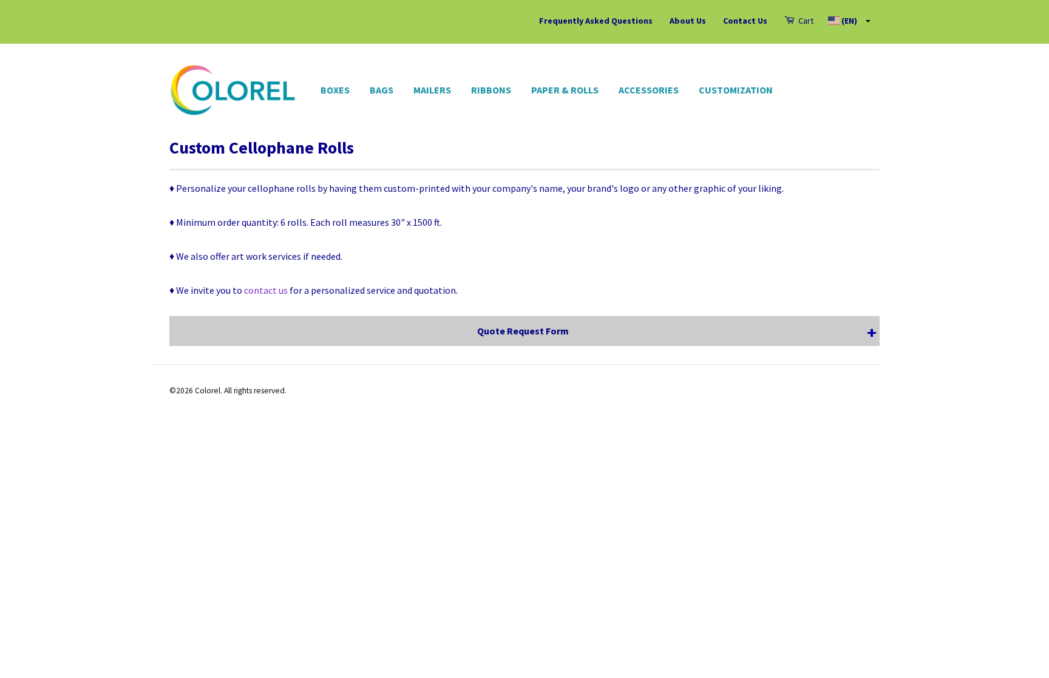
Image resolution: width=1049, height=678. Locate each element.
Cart (804, 20)
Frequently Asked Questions (596, 20)
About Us (688, 20)
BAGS (381, 90)
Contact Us (745, 20)
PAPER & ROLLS (565, 90)
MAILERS (432, 90)
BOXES (335, 90)
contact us (266, 290)
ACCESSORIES (649, 90)
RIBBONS (491, 90)
